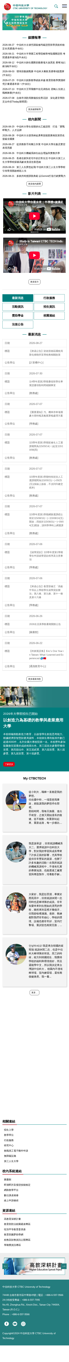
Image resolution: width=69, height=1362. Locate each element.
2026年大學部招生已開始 (20, 713)
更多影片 (34, 282)
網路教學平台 (11, 1190)
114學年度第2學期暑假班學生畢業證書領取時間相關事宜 (46, 383)
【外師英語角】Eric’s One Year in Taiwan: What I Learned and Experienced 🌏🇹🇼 (46, 655)
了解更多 (9, 764)
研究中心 (9, 1145)
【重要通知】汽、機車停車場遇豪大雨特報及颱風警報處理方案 (46, 414)
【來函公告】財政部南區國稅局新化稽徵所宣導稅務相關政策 (46, 353)
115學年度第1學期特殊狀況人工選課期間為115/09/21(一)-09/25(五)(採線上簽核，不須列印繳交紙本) (46, 482)
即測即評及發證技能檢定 (17, 1184)
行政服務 (9, 1140)
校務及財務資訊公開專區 (17, 1239)
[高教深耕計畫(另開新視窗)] (34, 1266)
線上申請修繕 (11, 1200)
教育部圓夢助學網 (13, 1234)
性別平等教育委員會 (15, 1229)
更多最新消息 (34, 679)
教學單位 (9, 1135)
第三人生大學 (11, 1161)
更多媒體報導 (34, 109)
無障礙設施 (10, 1155)
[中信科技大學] (34, 6)
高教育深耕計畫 (12, 1219)
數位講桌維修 (11, 1195)
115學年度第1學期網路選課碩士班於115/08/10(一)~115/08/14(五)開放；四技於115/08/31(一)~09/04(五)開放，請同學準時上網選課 (46, 520)
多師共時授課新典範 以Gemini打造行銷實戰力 (41, 176)
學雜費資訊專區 (12, 1245)
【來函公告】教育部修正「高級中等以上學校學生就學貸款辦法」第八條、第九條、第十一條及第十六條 (46, 592)
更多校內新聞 (34, 184)
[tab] (17, 298)
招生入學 (9, 1129)
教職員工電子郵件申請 (16, 1150)
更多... (34, 992)
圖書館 (7, 1179)
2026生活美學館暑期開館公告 (45, 624)
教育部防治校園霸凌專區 (17, 1224)
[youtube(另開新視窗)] (15, 1324)
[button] (55, 6)
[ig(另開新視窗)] (23, 1324)
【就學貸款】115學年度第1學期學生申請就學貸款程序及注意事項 (46, 556)
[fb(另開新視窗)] (6, 1324)
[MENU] (64, 6)
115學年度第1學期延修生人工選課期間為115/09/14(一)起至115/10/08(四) (46, 446)
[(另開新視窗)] (34, 697)
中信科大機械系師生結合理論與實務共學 (38, 153)
